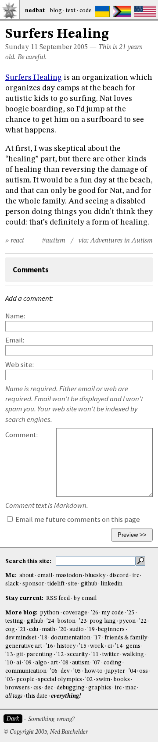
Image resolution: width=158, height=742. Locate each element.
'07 (96, 663)
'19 (91, 629)
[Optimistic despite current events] (145, 11)
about (26, 575)
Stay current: (25, 598)
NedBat (35, 11)
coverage (75, 613)
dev (65, 671)
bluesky (95, 575)
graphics (99, 688)
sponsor (33, 584)
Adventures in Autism (121, 240)
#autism (53, 240)
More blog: (22, 613)
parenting (39, 654)
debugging (71, 688)
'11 (95, 654)
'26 (94, 613)
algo (41, 663)
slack (12, 584)
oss (143, 671)
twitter (110, 654)
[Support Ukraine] (102, 11)
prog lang (102, 621)
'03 (9, 679)
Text (70, 11)
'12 (60, 654)
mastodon (69, 575)
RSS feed (58, 598)
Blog (56, 11)
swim (103, 679)
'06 (53, 671)
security (77, 654)
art (54, 663)
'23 (82, 621)
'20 (62, 629)
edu (33, 629)
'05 (77, 671)
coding (113, 663)
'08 (64, 663)
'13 (9, 654)
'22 (143, 621)
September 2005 (64, 47)
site (72, 584)
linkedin (111, 584)
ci (110, 646)
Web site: (19, 364)
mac (130, 688)
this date (36, 696)
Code (85, 11)
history (66, 646)
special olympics (60, 679)
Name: (15, 316)
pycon (127, 621)
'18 (43, 638)
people (25, 679)
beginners (111, 629)
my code (112, 613)
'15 (82, 646)
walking (133, 654)
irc (135, 575)
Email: (14, 340)
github (89, 584)
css (37, 688)
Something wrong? (51, 719)
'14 (118, 646)
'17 (97, 638)
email (44, 575)
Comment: (21, 434)
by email (85, 598)
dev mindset (20, 638)
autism (81, 663)
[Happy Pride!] (122, 11)
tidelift (56, 584)
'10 (9, 663)
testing (14, 621)
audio (76, 629)
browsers (17, 688)
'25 (130, 613)
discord (119, 575)
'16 (49, 646)
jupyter (115, 671)
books (122, 679)
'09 (28, 663)
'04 (132, 671)
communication (26, 671)
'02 (89, 679)
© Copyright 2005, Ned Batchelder (46, 732)
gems (133, 646)
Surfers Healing (33, 78)
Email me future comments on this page (77, 519)
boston (66, 621)
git (19, 654)
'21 (22, 629)
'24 (50, 621)
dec (48, 688)
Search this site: (29, 561)
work (97, 646)
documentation (70, 638)
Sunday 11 (21, 47)
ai (18, 663)
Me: (11, 575)
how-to (93, 671)
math (48, 629)
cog (10, 629)
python (49, 613)
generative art (23, 646)
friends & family (125, 638)
